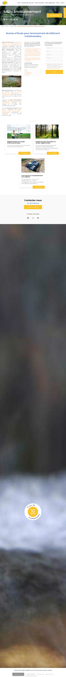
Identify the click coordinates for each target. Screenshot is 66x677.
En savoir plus (24, 153)
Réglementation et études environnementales (16, 142)
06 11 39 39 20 (11, 19)
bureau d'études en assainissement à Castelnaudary (11, 93)
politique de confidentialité (54, 68)
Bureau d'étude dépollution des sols (33, 54)
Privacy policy (50, 674)
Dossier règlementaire (50, 2)
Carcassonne (28, 72)
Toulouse (27, 75)
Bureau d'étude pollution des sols (32, 58)
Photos (57, 2)
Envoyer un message (33, 207)
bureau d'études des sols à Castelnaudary (11, 102)
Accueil (18, 2)
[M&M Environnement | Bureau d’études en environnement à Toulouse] (4, 3)
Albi (26, 69)
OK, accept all (18, 674)
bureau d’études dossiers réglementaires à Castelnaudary (11, 111)
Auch (26, 71)
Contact (63, 2)
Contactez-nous (54, 15)
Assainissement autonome (28, 2)
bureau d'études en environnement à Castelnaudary (11, 43)
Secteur (7, 26)
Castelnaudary (13, 26)
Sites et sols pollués (39, 2)
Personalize (42, 674)
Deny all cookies (31, 674)
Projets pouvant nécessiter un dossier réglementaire (46, 142)
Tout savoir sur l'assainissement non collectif (32, 176)
